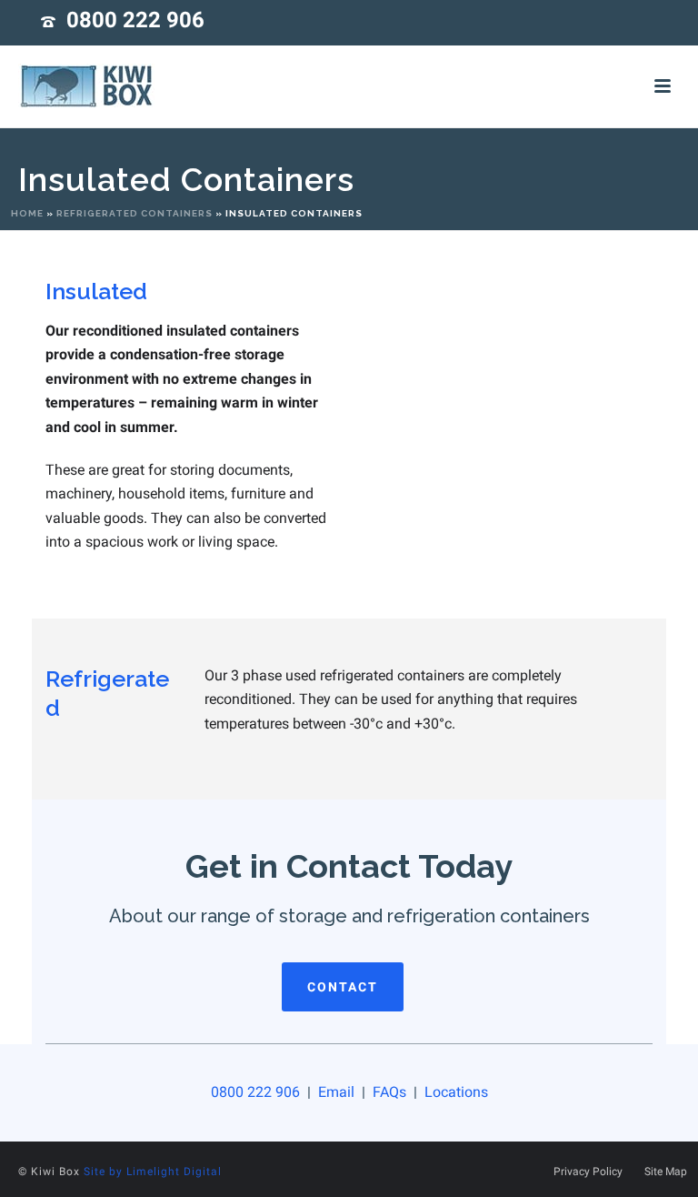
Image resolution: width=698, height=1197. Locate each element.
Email (336, 1092)
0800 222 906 (135, 20)
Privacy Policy (588, 1171)
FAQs (391, 1092)
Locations (454, 1092)
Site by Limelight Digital (153, 1171)
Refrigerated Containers (134, 213)
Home (27, 213)
